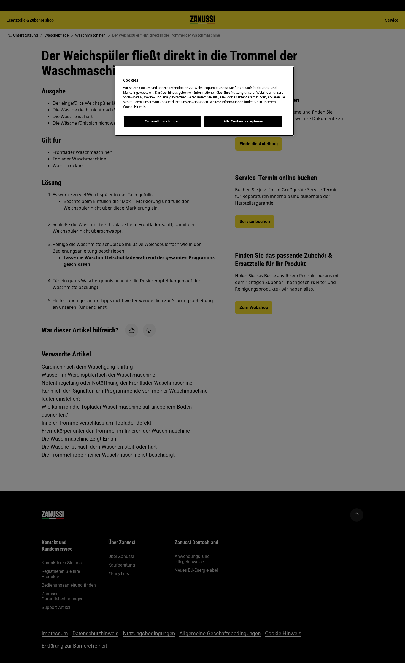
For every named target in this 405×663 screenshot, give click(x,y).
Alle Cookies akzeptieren (243, 121)
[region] (204, 101)
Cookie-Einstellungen (162, 121)
